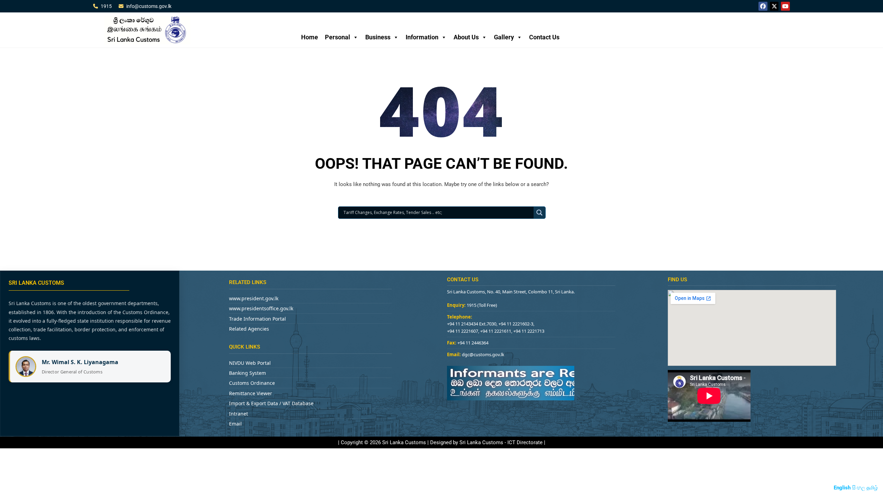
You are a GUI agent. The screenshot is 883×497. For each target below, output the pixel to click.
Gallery (504, 37)
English (842, 488)
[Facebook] (762, 6)
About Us (466, 37)
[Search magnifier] (539, 212)
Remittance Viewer (250, 393)
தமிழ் (872, 488)
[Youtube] (785, 6)
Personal (337, 37)
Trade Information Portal (257, 318)
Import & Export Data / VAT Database (271, 403)
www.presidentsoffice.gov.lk (261, 308)
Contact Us (544, 37)
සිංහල (858, 488)
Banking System (247, 373)
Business (377, 37)
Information (422, 37)
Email (235, 423)
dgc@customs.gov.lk (483, 354)
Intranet (238, 413)
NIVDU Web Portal (250, 363)
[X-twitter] (774, 6)
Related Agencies (249, 328)
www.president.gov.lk (253, 298)
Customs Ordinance (252, 383)
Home (309, 37)
